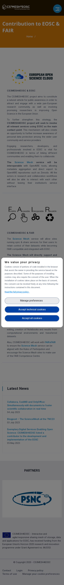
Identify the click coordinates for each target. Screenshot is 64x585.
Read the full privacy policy (17, 292)
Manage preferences (32, 300)
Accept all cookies (32, 318)
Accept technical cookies (32, 309)
